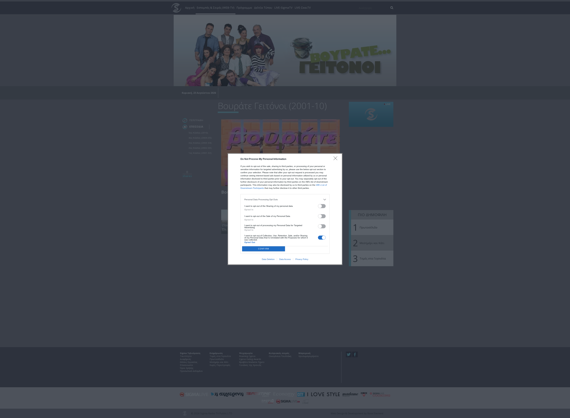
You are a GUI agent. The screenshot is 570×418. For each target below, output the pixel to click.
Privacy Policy (301, 259)
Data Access (285, 259)
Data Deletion (268, 259)
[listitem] (285, 199)
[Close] (336, 159)
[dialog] (285, 209)
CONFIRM (263, 249)
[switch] (322, 206)
